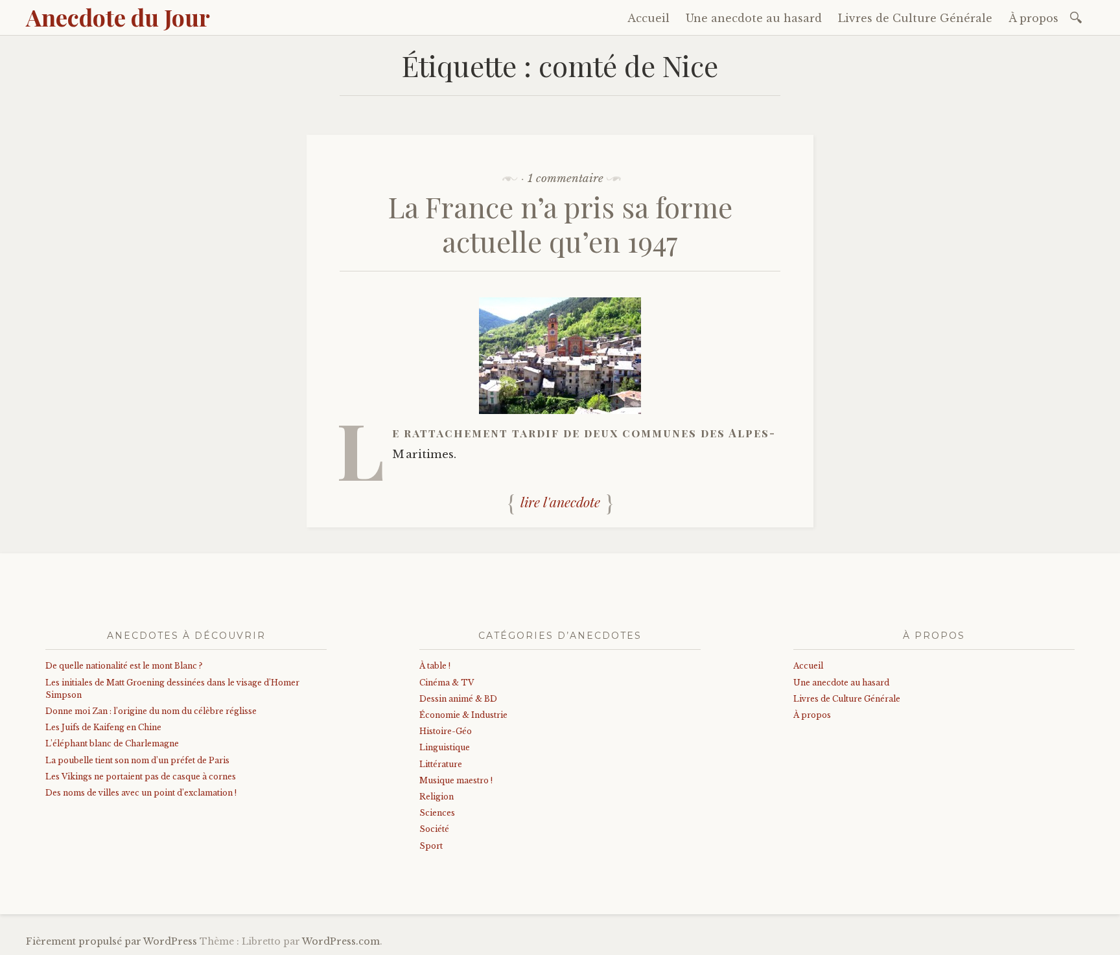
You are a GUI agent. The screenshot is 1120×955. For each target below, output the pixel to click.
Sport (431, 846)
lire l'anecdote (560, 501)
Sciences (437, 813)
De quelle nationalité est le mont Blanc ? (123, 666)
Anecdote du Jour (118, 16)
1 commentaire (565, 178)
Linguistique (444, 747)
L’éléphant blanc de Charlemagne (112, 743)
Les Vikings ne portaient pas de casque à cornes (140, 776)
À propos (1033, 18)
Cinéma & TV (446, 682)
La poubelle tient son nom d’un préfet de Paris (137, 760)
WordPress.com (341, 941)
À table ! (434, 666)
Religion (436, 796)
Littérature (440, 764)
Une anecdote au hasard (754, 18)
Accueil (648, 18)
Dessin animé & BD (458, 699)
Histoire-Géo (445, 731)
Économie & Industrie (463, 715)
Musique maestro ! (456, 780)
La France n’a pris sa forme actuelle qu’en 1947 (560, 223)
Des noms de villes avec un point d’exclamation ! (141, 793)
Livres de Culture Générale (915, 18)
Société (434, 829)
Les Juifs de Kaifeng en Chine (103, 727)
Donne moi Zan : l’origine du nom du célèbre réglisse (151, 711)
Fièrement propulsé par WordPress (111, 941)
